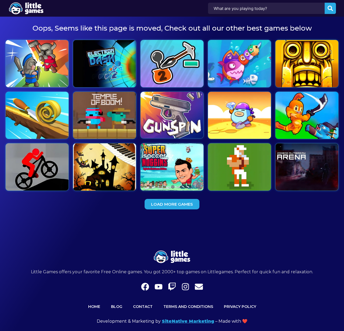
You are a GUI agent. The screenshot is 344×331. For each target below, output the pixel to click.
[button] (172, 204)
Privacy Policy (240, 306)
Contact (143, 306)
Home (94, 306)
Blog (116, 306)
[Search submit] (330, 8)
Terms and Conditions (188, 306)
